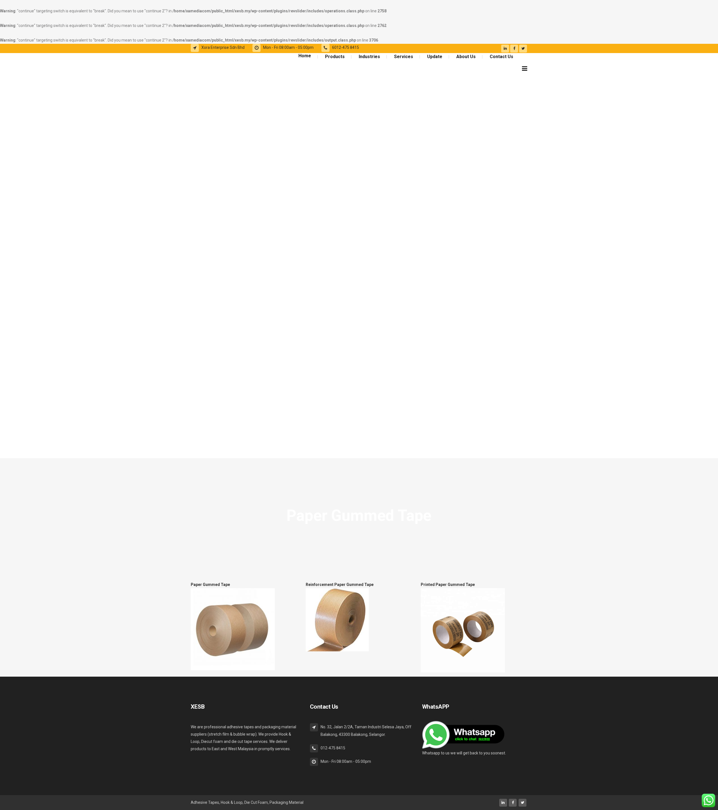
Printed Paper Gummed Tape (448, 584)
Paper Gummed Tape (210, 584)
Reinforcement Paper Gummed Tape (340, 584)
